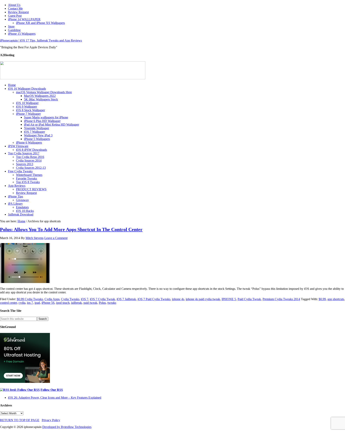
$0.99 (322, 299)
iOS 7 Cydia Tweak (102, 299)
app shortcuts (335, 299)
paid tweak (90, 302)
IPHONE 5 (229, 299)
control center (8, 302)
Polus (102, 302)
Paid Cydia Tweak (249, 299)
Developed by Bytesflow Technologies (66, 427)
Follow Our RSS (52, 389)
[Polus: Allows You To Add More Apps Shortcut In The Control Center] (25, 282)
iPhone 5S (48, 302)
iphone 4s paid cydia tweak (203, 299)
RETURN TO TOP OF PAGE (19, 420)
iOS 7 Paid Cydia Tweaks (154, 299)
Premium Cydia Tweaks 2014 (281, 299)
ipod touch (62, 302)
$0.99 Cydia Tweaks (30, 299)
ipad (37, 302)
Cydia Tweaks (70, 299)
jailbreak (76, 302)
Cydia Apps (52, 299)
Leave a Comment (55, 238)
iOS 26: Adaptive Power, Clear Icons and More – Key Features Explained (54, 397)
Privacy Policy (51, 420)
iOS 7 (84, 299)
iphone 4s (178, 299)
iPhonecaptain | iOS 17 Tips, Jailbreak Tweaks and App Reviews (41, 40)
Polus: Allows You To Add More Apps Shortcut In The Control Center (71, 229)
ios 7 (30, 302)
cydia (22, 302)
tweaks (111, 302)
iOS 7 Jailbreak (126, 299)
